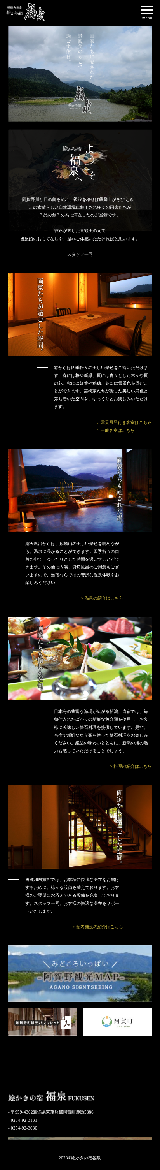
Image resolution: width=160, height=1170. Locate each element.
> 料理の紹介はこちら (131, 766)
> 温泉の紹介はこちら (102, 598)
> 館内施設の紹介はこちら (98, 926)
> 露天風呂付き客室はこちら (124, 422)
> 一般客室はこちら (116, 430)
